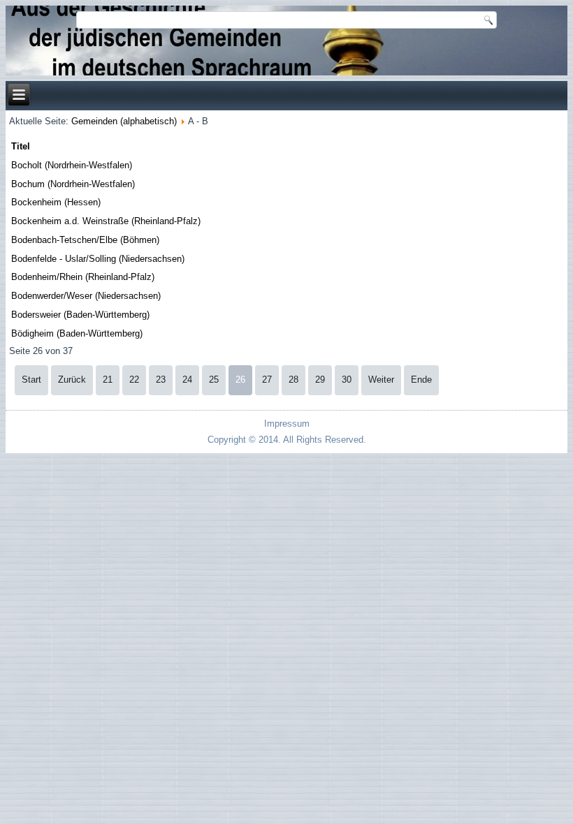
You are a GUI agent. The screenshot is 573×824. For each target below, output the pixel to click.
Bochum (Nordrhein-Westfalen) (73, 184)
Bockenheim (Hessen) (56, 202)
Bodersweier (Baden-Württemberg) (80, 314)
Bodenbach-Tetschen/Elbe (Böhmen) (85, 240)
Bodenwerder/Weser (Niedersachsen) (86, 295)
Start (31, 379)
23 (161, 379)
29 (320, 379)
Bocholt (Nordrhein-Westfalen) (71, 165)
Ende (421, 379)
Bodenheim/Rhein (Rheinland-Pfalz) (82, 277)
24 (187, 379)
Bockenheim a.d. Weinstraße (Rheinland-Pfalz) (106, 221)
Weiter (381, 379)
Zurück (72, 379)
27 (267, 379)
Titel (20, 146)
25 (214, 379)
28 (293, 379)
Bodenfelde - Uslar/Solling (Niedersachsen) (97, 258)
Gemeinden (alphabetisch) (124, 121)
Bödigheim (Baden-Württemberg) (77, 333)
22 (134, 379)
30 (346, 379)
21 (108, 379)
